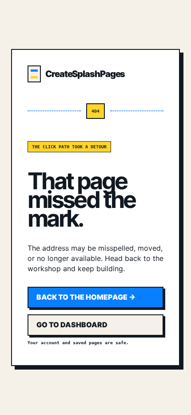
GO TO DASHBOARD (71, 324)
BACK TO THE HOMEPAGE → (85, 297)
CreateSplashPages (85, 74)
